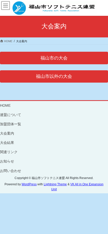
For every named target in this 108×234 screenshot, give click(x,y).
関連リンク (9, 152)
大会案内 (7, 133)
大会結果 (7, 143)
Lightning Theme (55, 184)
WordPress (29, 184)
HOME (5, 105)
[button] (54, 58)
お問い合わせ (10, 171)
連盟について (10, 115)
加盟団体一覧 (10, 124)
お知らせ (7, 161)
